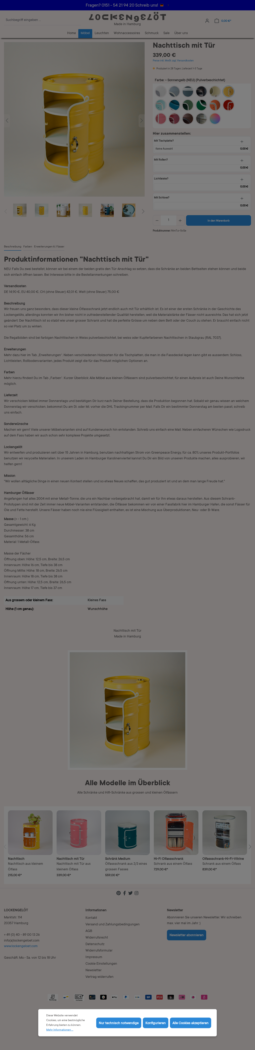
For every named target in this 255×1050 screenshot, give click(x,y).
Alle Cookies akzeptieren (191, 1023)
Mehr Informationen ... (59, 1030)
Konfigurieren (155, 1023)
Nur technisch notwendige (119, 1023)
